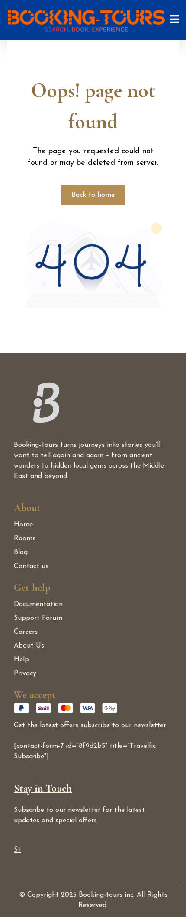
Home (23, 524)
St (17, 849)
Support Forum (38, 618)
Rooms (24, 538)
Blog (21, 552)
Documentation (38, 604)
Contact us (31, 566)
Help (21, 659)
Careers (26, 631)
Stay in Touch (43, 788)
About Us (29, 645)
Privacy (25, 673)
